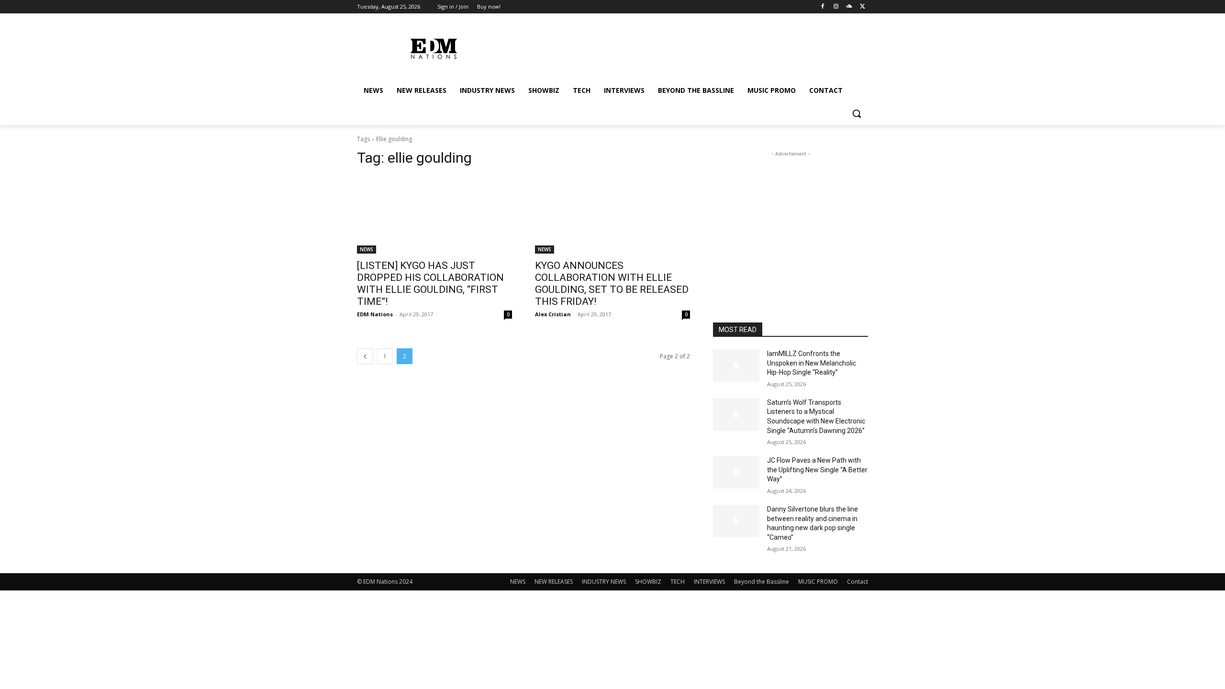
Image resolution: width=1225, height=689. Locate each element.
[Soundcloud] (849, 6)
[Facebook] (822, 6)
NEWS (366, 249)
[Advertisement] (790, 218)
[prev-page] (365, 356)
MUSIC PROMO (818, 582)
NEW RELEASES (554, 582)
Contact (857, 582)
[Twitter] (862, 6)
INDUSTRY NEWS (604, 582)
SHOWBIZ (648, 582)
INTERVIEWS (709, 582)
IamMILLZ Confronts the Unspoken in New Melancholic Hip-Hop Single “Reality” (811, 363)
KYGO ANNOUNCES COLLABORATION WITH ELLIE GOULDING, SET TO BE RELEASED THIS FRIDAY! (612, 283)
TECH (677, 582)
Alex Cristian (553, 314)
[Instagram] (836, 6)
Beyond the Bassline (761, 582)
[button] (856, 113)
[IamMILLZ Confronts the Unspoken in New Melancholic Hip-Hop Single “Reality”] (736, 365)
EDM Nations (375, 314)
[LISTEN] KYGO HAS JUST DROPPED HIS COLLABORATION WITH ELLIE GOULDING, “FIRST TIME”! (430, 283)
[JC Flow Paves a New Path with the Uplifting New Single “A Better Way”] (736, 472)
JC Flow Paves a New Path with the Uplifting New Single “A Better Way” (817, 469)
